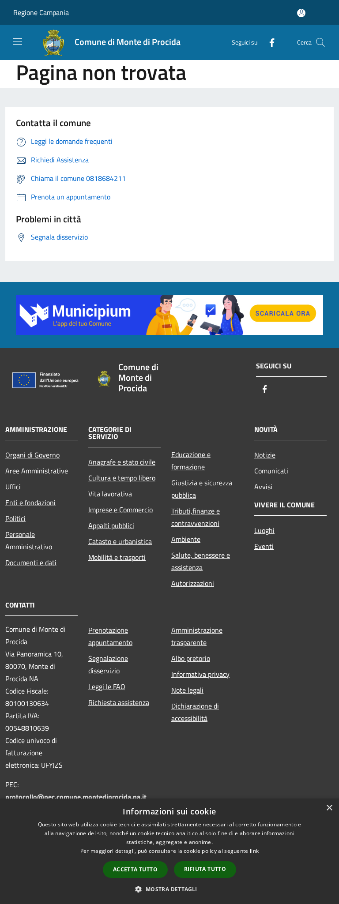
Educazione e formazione (191, 460)
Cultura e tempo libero (121, 478)
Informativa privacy (200, 674)
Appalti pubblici (111, 525)
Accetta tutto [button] (135, 869)
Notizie (264, 455)
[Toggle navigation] (17, 41)
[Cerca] (320, 42)
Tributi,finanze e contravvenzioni (195, 517)
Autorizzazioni (192, 583)
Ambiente (185, 539)
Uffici (13, 486)
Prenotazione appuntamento (110, 636)
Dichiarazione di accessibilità (195, 712)
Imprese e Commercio (120, 509)
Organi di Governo (32, 455)
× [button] (329, 808)
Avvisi (263, 486)
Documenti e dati (30, 562)
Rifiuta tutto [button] (205, 869)
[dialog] (169, 851)
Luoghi (264, 530)
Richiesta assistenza (118, 702)
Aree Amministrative (36, 470)
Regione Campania (41, 12)
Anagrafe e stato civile (121, 462)
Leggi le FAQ (106, 686)
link (254, 851)
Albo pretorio (190, 658)
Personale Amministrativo (28, 540)
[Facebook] (268, 42)
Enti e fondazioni (30, 502)
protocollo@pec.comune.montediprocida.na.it (76, 796)
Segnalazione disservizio (108, 664)
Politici (15, 518)
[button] (169, 889)
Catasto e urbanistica (120, 541)
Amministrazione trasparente (196, 636)
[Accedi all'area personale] (301, 13)
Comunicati (271, 470)
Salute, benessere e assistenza (200, 561)
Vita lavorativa (110, 493)
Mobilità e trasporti (117, 557)
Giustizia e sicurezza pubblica (201, 488)
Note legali (187, 690)
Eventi (264, 546)
